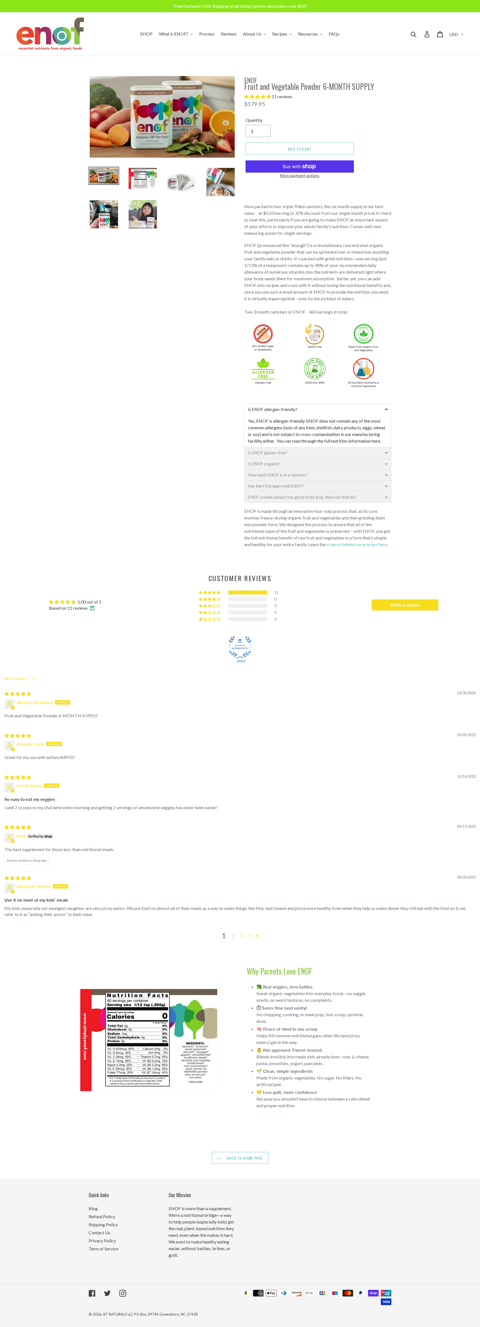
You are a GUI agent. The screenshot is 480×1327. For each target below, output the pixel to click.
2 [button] (233, 935)
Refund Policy (102, 1216)
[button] (258, 96)
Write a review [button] (405, 604)
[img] (17, 693)
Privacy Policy (102, 1240)
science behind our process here (356, 544)
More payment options (299, 175)
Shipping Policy (103, 1224)
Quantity (254, 120)
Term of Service (103, 1248)
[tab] (317, 409)
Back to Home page (244, 1158)
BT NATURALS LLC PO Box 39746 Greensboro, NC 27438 (150, 1314)
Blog (93, 1208)
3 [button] (242, 935)
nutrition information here (355, 440)
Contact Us (99, 1232)
